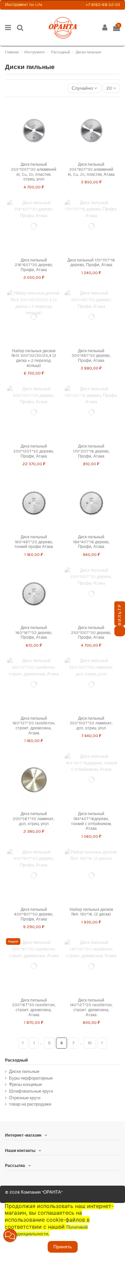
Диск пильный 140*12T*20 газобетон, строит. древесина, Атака (91, 1007)
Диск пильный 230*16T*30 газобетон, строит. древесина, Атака (34, 1007)
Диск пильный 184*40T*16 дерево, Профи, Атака (91, 542)
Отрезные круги (24, 1097)
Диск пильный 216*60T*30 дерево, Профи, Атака (34, 265)
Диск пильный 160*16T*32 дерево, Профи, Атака (33, 632)
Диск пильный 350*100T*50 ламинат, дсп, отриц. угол (91, 723)
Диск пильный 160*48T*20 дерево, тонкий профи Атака (33, 542)
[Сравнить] (29, 156)
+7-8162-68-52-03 (103, 4)
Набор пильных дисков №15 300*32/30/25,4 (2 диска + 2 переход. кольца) (33, 358)
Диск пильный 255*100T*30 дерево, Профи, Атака (91, 632)
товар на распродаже (30, 1104)
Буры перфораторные (31, 1078)
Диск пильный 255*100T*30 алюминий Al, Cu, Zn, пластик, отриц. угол (33, 171)
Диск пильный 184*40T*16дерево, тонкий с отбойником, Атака (91, 821)
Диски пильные (24, 1071)
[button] (10, 1235)
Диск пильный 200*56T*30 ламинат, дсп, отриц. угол (34, 818)
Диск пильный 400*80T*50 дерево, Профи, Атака (33, 914)
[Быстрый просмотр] (38, 156)
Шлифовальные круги (31, 1091)
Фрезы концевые (25, 1084)
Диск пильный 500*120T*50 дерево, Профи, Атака (33, 451)
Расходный (16, 1060)
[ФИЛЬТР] (119, 631)
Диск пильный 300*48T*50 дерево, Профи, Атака (91, 356)
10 (90, 1042)
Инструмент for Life (23, 4)
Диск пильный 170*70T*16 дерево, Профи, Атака (91, 262)
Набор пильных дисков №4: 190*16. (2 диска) (91, 912)
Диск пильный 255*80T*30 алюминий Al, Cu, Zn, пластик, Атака (91, 169)
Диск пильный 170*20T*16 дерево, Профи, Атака (91, 451)
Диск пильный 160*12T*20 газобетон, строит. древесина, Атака (33, 725)
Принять (62, 1247)
